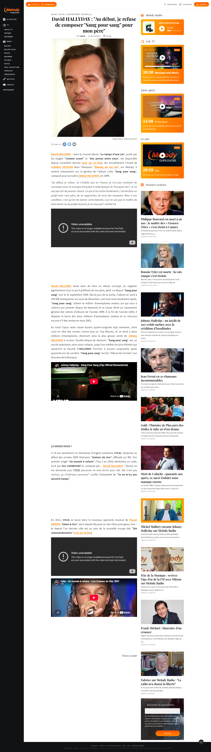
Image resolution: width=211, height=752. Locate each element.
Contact (10, 85)
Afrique (7, 33)
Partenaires (8, 90)
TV (8, 25)
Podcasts (8, 71)
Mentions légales (138, 746)
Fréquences (9, 74)
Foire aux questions (114, 746)
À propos (94, 746)
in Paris (7, 60)
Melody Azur (10, 49)
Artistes (11, 79)
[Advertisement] (94, 264)
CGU (124, 746)
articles (62, 14)
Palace (7, 53)
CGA (128, 746)
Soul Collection (11, 67)
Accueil (54, 14)
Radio (9, 41)
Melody (7, 46)
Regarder (8, 37)
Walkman (8, 57)
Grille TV (8, 30)
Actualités (12, 19)
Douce (7, 64)
